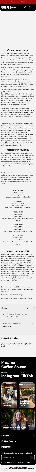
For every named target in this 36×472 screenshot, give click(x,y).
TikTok (27, 376)
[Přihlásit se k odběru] (31, 457)
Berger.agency (29, 468)
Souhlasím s (17, 462)
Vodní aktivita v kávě (13, 317)
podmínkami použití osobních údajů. (20, 462)
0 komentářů (32, 308)
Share (5, 308)
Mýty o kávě (7, 326)
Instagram (10, 376)
